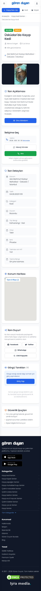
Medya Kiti (6, 561)
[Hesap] (37, 3)
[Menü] (4, 3)
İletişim (4, 527)
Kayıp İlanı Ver (12, 10)
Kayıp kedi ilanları (18, 16)
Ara (21, 153)
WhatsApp (21, 350)
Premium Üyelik (8, 557)
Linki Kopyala (21, 356)
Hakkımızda (6, 523)
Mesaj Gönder (22, 147)
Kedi (26, 10)
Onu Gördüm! (22, 120)
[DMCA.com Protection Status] (20, 577)
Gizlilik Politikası (7, 551)
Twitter (31, 344)
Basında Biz (6, 530)
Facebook (14, 344)
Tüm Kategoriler (8, 512)
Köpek (36, 10)
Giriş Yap (20, 381)
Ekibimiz (5, 533)
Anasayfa (5, 16)
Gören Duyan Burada (10, 537)
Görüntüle (26, 141)
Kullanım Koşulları (8, 554)
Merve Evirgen (12, 43)
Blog (3, 540)
